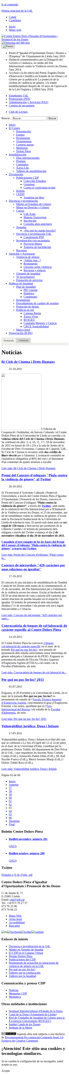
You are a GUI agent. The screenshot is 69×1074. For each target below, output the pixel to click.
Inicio (12, 781)
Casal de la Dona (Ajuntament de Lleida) (32, 1014)
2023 (13, 846)
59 (10, 794)
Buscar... (6, 118)
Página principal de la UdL (17, 10)
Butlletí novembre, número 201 (28, 839)
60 (10, 797)
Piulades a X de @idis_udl (16, 874)
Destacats (9, 340)
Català (12, 17)
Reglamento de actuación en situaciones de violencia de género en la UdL (34, 964)
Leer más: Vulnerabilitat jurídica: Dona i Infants (29, 768)
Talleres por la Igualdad (22, 976)
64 (10, 811)
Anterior (14, 784)
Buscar (52, 118)
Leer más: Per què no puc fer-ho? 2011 (24, 718)
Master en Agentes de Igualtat (26, 949)
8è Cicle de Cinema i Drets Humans (28, 362)
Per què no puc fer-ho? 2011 (22, 680)
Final (12, 824)
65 (10, 814)
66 (10, 817)
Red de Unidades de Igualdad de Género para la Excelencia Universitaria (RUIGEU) (37, 1019)
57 (10, 788)
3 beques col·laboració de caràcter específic (27, 644)
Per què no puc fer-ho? (24, 649)
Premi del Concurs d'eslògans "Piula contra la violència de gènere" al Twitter (34, 477)
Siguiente (14, 821)
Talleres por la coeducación (24, 972)
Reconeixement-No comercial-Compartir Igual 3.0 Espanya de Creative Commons (32, 1039)
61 (10, 801)
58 (10, 791)
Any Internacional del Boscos (26, 707)
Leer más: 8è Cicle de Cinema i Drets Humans (28, 468)
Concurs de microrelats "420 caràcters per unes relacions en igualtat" (33, 567)
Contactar (23, 340)
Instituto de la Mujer (20, 1027)
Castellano (15, 20)
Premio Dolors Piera (20, 956)
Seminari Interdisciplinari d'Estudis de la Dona (36, 1011)
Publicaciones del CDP (22, 959)
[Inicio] (34, 39)
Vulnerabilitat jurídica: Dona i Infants (30, 726)
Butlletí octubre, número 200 (27, 853)
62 (10, 804)
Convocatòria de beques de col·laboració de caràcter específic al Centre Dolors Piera (34, 628)
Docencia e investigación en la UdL (29, 946)
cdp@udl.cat (17, 899)
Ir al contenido (9, 4)
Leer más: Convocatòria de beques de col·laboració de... (34, 672)
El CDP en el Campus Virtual (26, 952)
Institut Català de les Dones (24, 1024)
